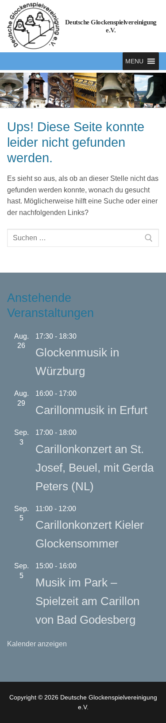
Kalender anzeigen (37, 644)
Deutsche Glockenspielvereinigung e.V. (111, 26)
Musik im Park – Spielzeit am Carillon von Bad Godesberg (87, 601)
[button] (134, 61)
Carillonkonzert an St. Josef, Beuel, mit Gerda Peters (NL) (94, 467)
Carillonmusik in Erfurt (91, 410)
